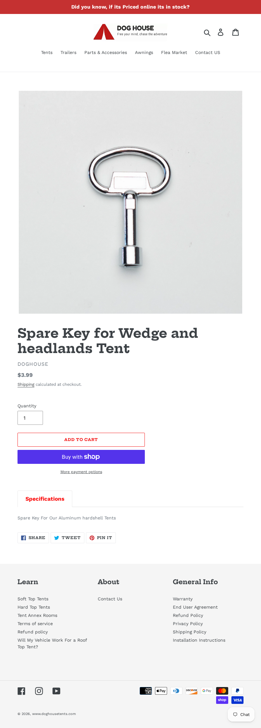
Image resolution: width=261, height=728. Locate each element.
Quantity (27, 405)
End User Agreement (195, 607)
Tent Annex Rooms (37, 615)
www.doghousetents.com (54, 714)
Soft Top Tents (33, 598)
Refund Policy (188, 615)
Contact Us (110, 598)
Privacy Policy (188, 623)
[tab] (45, 499)
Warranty (183, 598)
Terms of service (35, 623)
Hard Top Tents (34, 607)
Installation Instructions (199, 640)
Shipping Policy (189, 631)
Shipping (26, 384)
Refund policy (33, 631)
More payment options (81, 472)
